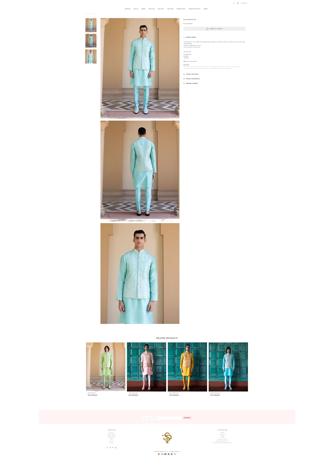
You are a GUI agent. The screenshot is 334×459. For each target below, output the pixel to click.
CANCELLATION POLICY (222, 439)
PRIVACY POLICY (111, 434)
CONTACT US (222, 434)
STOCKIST (112, 442)
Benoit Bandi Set (174, 393)
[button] (123, 344)
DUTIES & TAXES (111, 437)
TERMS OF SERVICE (112, 435)
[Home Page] (167, 438)
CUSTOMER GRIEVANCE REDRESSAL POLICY (222, 442)
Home (86, 13)
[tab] (214, 37)
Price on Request (92, 395)
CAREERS (222, 435)
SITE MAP (112, 441)
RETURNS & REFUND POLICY (222, 441)
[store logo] (167, 3)
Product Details (191, 37)
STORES (222, 432)
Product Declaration (193, 78)
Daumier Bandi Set (215, 393)
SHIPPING (222, 437)
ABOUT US (111, 432)
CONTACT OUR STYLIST (192, 74)
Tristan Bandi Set (133, 393)
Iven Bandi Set (92, 393)
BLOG (111, 439)
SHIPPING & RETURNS (192, 83)
